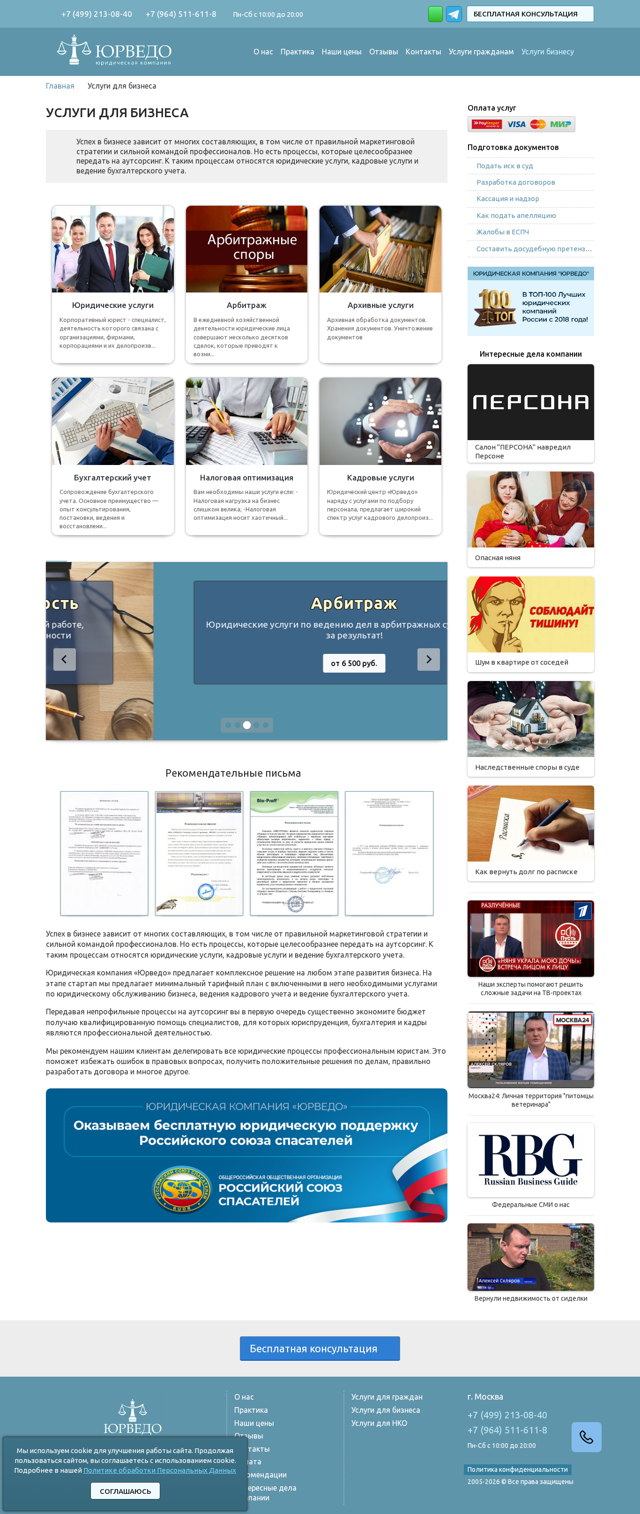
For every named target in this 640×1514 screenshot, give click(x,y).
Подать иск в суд (504, 166)
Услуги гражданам (481, 51)
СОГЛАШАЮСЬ (125, 1491)
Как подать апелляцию (516, 215)
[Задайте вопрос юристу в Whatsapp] (435, 14)
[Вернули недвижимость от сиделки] (531, 1257)
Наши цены (342, 51)
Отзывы (383, 51)
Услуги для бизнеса (385, 1410)
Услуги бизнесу (547, 51)
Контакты (423, 51)
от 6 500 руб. (246, 663)
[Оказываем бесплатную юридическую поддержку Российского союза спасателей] (246, 1154)
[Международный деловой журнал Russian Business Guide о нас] (531, 1160)
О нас (263, 51)
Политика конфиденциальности (518, 1469)
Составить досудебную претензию (535, 249)
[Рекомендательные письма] (247, 853)
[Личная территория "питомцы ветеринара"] (531, 1050)
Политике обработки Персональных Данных (159, 1470)
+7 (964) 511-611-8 (180, 13)
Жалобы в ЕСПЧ (502, 232)
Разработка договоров (515, 182)
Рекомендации (260, 1474)
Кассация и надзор (507, 198)
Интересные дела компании (265, 1493)
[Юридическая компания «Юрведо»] (114, 51)
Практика (297, 51)
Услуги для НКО (379, 1423)
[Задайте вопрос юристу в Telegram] (455, 12)
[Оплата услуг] (521, 122)
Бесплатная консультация (527, 14)
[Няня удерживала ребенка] (531, 938)
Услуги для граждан (387, 1397)
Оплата (247, 1461)
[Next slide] (428, 659)
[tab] (228, 725)
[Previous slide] (64, 659)
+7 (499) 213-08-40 (96, 13)
